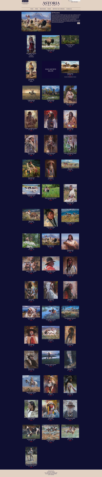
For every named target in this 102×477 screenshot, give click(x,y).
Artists (36, 8)
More (79, 23)
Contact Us (69, 8)
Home (32, 8)
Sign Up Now (25, 1)
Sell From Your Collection (59, 8)
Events (49, 8)
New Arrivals (43, 8)
